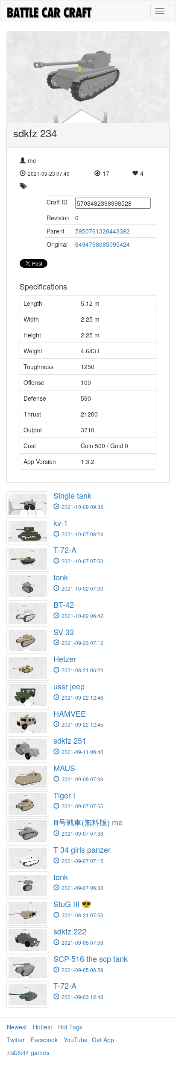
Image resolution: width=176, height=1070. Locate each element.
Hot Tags (70, 1027)
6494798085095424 (102, 244)
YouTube (76, 1039)
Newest (17, 1027)
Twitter (16, 1039)
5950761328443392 (102, 231)
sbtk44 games (30, 1052)
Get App (103, 1039)
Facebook (44, 1039)
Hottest (42, 1027)
